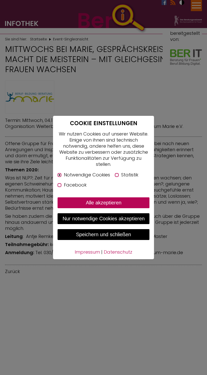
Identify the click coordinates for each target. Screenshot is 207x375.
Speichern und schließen (103, 234)
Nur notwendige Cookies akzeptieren (104, 218)
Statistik (129, 174)
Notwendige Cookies (87, 174)
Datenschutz (118, 252)
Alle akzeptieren (103, 202)
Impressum (87, 252)
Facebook (75, 185)
